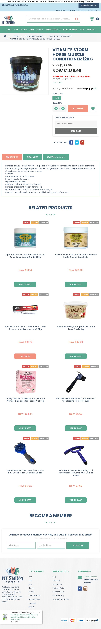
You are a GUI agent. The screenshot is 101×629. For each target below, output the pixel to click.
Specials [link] (32, 603)
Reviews (51, 157)
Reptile (39, 29)
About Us (60, 10)
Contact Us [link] (57, 584)
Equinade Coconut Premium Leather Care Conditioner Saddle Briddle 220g (25, 255)
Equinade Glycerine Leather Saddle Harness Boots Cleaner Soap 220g (76, 255)
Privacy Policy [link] (58, 595)
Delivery (72, 10)
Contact (92, 10)
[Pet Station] (8, 18)
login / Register (88, 5)
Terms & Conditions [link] (60, 599)
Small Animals (53, 29)
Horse (24, 29)
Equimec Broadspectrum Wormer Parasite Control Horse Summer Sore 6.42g (25, 327)
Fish (82, 29)
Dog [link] (30, 577)
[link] (80, 588)
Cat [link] (30, 580)
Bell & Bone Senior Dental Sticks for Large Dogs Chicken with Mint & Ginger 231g (24, 617)
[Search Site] (77, 19)
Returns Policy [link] (58, 592)
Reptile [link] (31, 592)
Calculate (75, 131)
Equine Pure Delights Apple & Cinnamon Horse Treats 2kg (76, 327)
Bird (31, 29)
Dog (9, 29)
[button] (93, 108)
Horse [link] (31, 588)
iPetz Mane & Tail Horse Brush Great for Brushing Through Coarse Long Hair (25, 471)
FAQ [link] (54, 577)
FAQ (82, 10)
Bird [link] (30, 584)
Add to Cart (25, 284)
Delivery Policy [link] (58, 588)
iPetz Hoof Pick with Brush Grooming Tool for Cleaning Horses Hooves (75, 399)
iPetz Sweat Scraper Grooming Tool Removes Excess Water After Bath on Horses (76, 473)
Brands (90, 29)
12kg (57, 98)
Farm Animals (70, 29)
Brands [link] (32, 607)
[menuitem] (71, 142)
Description (12, 157)
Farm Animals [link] (34, 599)
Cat (16, 29)
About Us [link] (56, 580)
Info (95, 88)
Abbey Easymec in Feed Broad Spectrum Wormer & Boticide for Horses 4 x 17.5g (25, 399)
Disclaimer (32, 157)
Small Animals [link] (35, 595)
